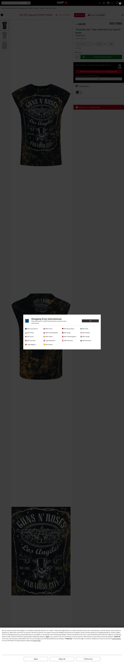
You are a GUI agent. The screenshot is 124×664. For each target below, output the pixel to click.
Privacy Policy (37, 640)
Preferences (88, 659)
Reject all (62, 659)
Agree (36, 659)
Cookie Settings (116, 639)
